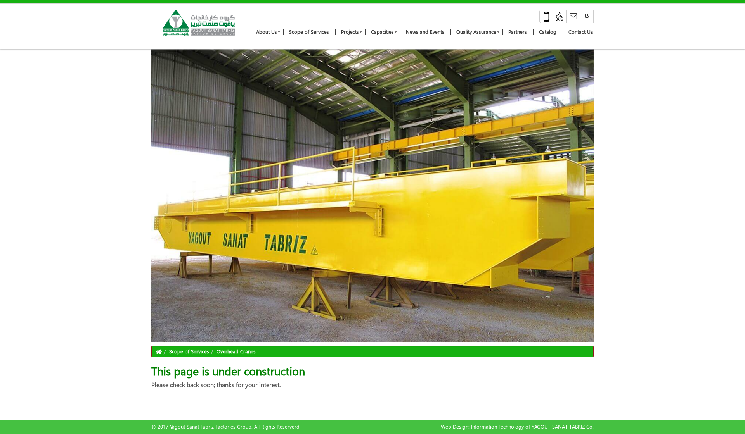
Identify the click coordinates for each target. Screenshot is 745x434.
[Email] (573, 16)
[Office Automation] (560, 16)
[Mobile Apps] (546, 16)
